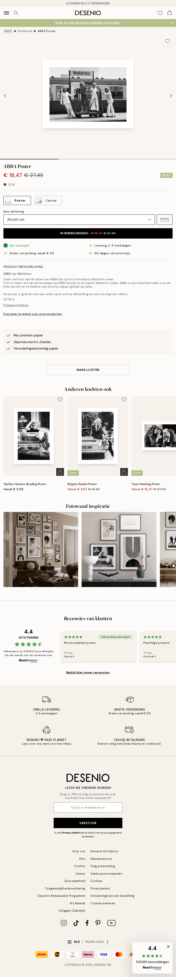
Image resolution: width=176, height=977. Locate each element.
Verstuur (87, 823)
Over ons (78, 851)
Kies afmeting (13, 211)
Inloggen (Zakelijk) (72, 910)
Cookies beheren (103, 903)
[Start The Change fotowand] (119, 549)
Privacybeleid (100, 888)
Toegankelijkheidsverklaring (65, 888)
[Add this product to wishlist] (167, 40)
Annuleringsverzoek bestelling (112, 896)
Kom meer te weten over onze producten (32, 314)
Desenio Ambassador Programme (61, 896)
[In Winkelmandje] (60, 472)
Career (80, 873)
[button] (165, 219)
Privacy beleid (71, 832)
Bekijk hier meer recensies (88, 672)
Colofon (79, 866)
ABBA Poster (47, 31)
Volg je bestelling (103, 866)
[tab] (29, 157)
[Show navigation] (6, 13)
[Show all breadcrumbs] (7, 31)
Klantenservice (101, 859)
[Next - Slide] (170, 95)
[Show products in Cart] (169, 13)
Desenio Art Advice (104, 851)
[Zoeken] (16, 13)
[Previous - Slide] (5, 95)
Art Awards (77, 903)
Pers (82, 859)
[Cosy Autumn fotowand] (40, 549)
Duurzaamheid (75, 881)
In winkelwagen (88, 233)
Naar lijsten (88, 370)
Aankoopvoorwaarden (106, 873)
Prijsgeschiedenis (16, 305)
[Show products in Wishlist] (160, 13)
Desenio (100, 965)
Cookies (96, 881)
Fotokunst (25, 31)
